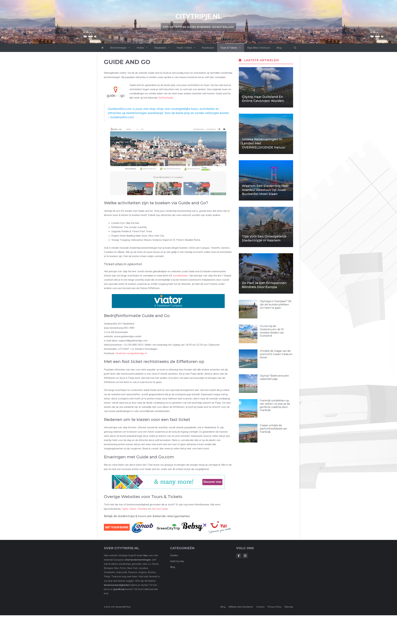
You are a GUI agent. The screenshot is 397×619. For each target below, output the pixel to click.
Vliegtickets (160, 47)
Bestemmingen (118, 47)
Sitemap (288, 606)
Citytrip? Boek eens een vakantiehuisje (274, 377)
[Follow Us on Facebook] (238, 555)
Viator (132, 508)
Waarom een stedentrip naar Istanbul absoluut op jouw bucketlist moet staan (265, 190)
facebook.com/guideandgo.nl (131, 353)
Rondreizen (208, 47)
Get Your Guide (160, 508)
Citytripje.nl (198, 16)
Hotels (140, 47)
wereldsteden (180, 275)
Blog (279, 47)
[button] (295, 48)
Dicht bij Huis (177, 561)
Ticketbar (142, 508)
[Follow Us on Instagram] (245, 555)
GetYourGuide (165, 97)
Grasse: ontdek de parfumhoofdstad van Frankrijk (273, 428)
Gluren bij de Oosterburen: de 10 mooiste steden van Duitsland (272, 331)
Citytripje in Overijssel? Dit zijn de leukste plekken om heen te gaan (276, 304)
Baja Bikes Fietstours (258, 47)
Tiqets (124, 508)
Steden (174, 555)
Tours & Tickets (228, 47)
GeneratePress (123, 606)
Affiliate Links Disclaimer (240, 606)
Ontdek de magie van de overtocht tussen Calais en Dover (276, 354)
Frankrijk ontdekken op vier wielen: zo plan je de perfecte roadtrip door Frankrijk (275, 405)
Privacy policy (274, 606)
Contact (260, 606)
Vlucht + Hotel (184, 47)
